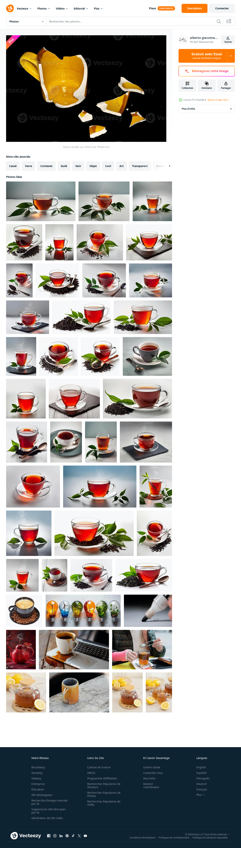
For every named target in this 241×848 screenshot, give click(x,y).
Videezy (36, 778)
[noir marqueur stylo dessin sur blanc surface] (148, 611)
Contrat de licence (98, 767)
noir (78, 166)
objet (93, 166)
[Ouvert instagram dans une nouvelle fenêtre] (54, 835)
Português (203, 778)
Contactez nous (153, 773)
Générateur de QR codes (47, 818)
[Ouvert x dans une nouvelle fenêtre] (79, 835)
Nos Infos (149, 778)
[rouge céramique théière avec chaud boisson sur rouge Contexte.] (21, 649)
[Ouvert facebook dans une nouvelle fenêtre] (48, 835)
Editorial (79, 8)
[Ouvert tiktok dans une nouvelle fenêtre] (73, 835)
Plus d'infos (188, 108)
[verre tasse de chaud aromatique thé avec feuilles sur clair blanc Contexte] (40, 201)
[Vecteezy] (10, 8)
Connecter (222, 8)
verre (28, 166)
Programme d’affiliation (102, 778)
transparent (140, 166)
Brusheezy (38, 767)
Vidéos (60, 8)
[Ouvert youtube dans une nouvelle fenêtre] (85, 835)
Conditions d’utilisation (142, 837)
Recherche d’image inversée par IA (49, 802)
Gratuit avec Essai (206, 56)
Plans (152, 8)
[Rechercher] (218, 21)
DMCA (91, 773)
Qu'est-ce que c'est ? (218, 99)
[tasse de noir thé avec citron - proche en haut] (159, 692)
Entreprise (38, 784)
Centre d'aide (151, 767)
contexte (46, 166)
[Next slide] (166, 165)
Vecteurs (22, 8)
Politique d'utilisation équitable (210, 837)
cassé (13, 166)
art (121, 166)
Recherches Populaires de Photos (103, 794)
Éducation (37, 789)
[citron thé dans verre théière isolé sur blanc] (26, 692)
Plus (96, 8)
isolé (64, 166)
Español (201, 773)
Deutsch (201, 784)
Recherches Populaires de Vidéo (103, 803)
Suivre (228, 41)
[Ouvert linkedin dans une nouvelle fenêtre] (60, 835)
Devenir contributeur (151, 785)
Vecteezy (36, 773)
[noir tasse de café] (24, 611)
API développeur (42, 795)
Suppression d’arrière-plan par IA (48, 810)
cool (108, 166)
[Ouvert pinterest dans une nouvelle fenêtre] (67, 835)
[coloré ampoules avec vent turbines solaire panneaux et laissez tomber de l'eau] (83, 611)
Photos (42, 8)
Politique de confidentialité (174, 837)
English (201, 767)
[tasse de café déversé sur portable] (74, 649)
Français (201, 789)
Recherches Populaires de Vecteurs (103, 785)
